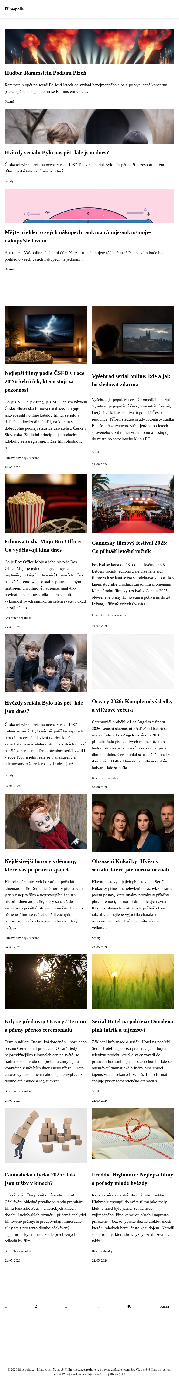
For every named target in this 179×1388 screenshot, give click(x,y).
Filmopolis (14, 9)
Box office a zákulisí (18, 617)
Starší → (166, 1306)
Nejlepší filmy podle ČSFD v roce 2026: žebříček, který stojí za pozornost (44, 381)
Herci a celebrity (102, 1251)
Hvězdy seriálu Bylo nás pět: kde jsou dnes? (57, 152)
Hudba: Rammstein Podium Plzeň (45, 73)
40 (129, 1306)
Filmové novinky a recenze (22, 458)
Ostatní (9, 101)
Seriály (9, 181)
